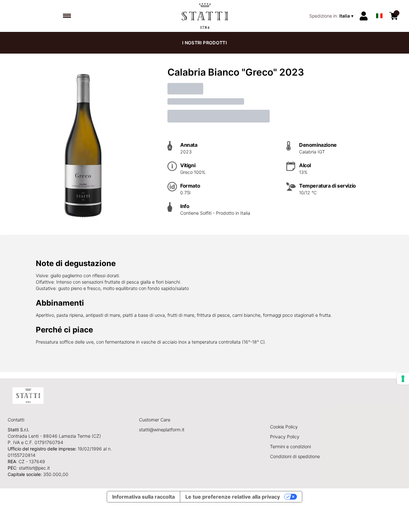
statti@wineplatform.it (161, 429)
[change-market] (332, 16)
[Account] (363, 15)
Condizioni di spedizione (295, 456)
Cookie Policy (284, 426)
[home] (204, 16)
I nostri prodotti (204, 42)
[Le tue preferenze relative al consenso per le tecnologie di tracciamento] (403, 379)
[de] (379, 7)
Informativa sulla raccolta (143, 497)
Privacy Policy (284, 436)
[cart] (393, 15)
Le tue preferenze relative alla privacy (232, 497)
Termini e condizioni (290, 446)
